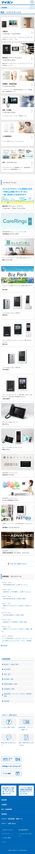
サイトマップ (5, 834)
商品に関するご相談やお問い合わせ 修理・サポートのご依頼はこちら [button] (8, 790)
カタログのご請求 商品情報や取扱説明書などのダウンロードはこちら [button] (26, 790)
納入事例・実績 (8, 679)
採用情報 (4, 814)
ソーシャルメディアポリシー (25, 835)
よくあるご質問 (6, 838)
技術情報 (6, 701)
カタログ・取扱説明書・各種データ (11, 819)
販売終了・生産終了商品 (11, 664)
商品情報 (4, 7)
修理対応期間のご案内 (10, 684)
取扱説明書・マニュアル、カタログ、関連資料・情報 (18, 695)
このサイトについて (7, 830)
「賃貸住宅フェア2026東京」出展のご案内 (14, 622)
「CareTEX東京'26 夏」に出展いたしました (15, 585)
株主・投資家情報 (6, 809)
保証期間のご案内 (9, 689)
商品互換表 (7, 669)
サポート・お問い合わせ (8, 823)
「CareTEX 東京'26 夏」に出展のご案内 (13, 599)
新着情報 (4, 645)
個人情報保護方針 (23, 830)
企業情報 (4, 804)
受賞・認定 (7, 674)
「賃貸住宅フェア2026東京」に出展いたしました (16, 592)
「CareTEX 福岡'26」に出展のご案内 (13, 615)
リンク (4, 842)
